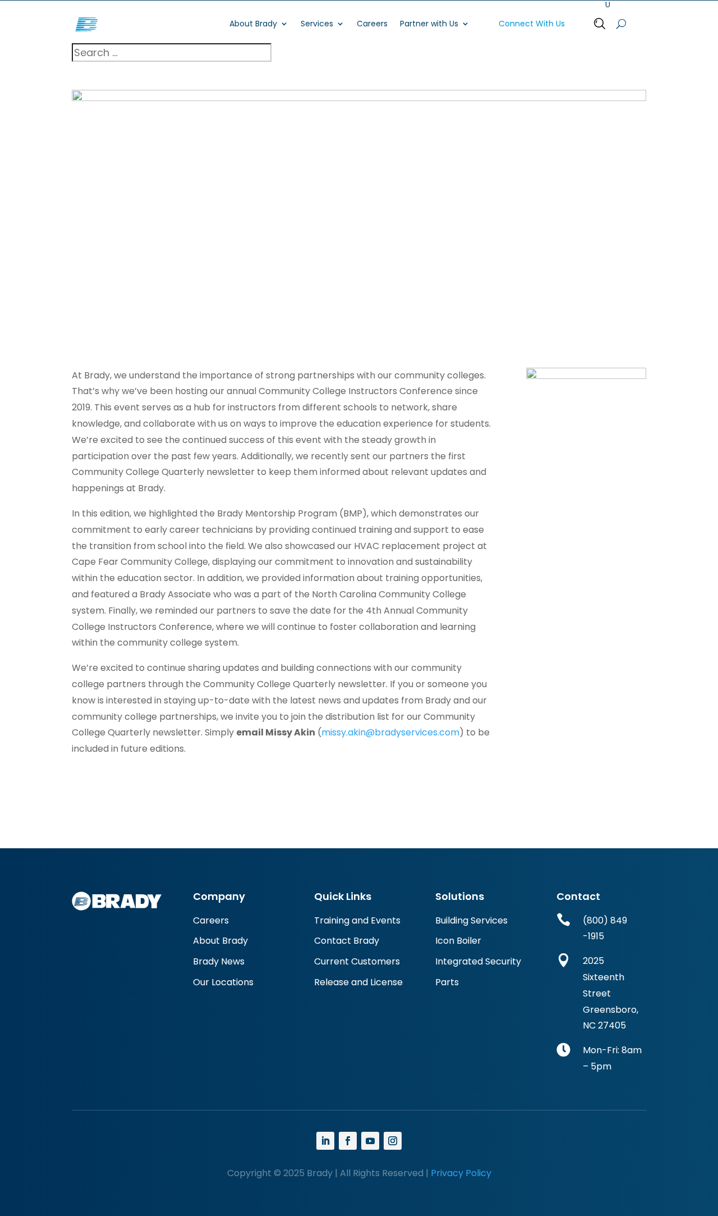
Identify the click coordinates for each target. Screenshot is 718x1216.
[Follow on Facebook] (348, 1141)
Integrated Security (478, 961)
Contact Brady (346, 940)
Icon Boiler (458, 940)
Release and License (358, 982)
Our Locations (223, 982)
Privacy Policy (460, 1173)
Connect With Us (532, 23)
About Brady (253, 23)
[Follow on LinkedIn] (325, 1141)
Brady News (219, 961)
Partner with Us (429, 23)
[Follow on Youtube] (370, 1141)
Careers (372, 23)
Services (317, 23)
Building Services (471, 920)
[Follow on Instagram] (393, 1141)
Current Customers (357, 961)
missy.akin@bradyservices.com (390, 732)
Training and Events (357, 920)
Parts (447, 982)
